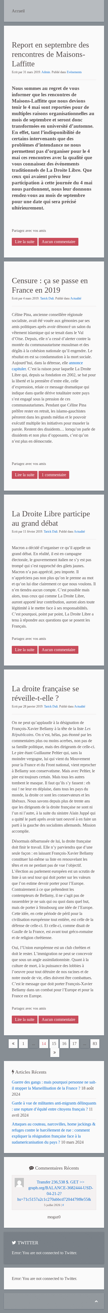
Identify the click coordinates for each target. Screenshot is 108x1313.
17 (74, 1043)
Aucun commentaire (58, 241)
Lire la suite (24, 241)
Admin (45, 72)
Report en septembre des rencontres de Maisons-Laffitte (50, 54)
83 (95, 1043)
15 (54, 1043)
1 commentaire (54, 475)
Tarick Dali (47, 298)
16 (64, 1043)
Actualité (75, 298)
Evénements (74, 72)
